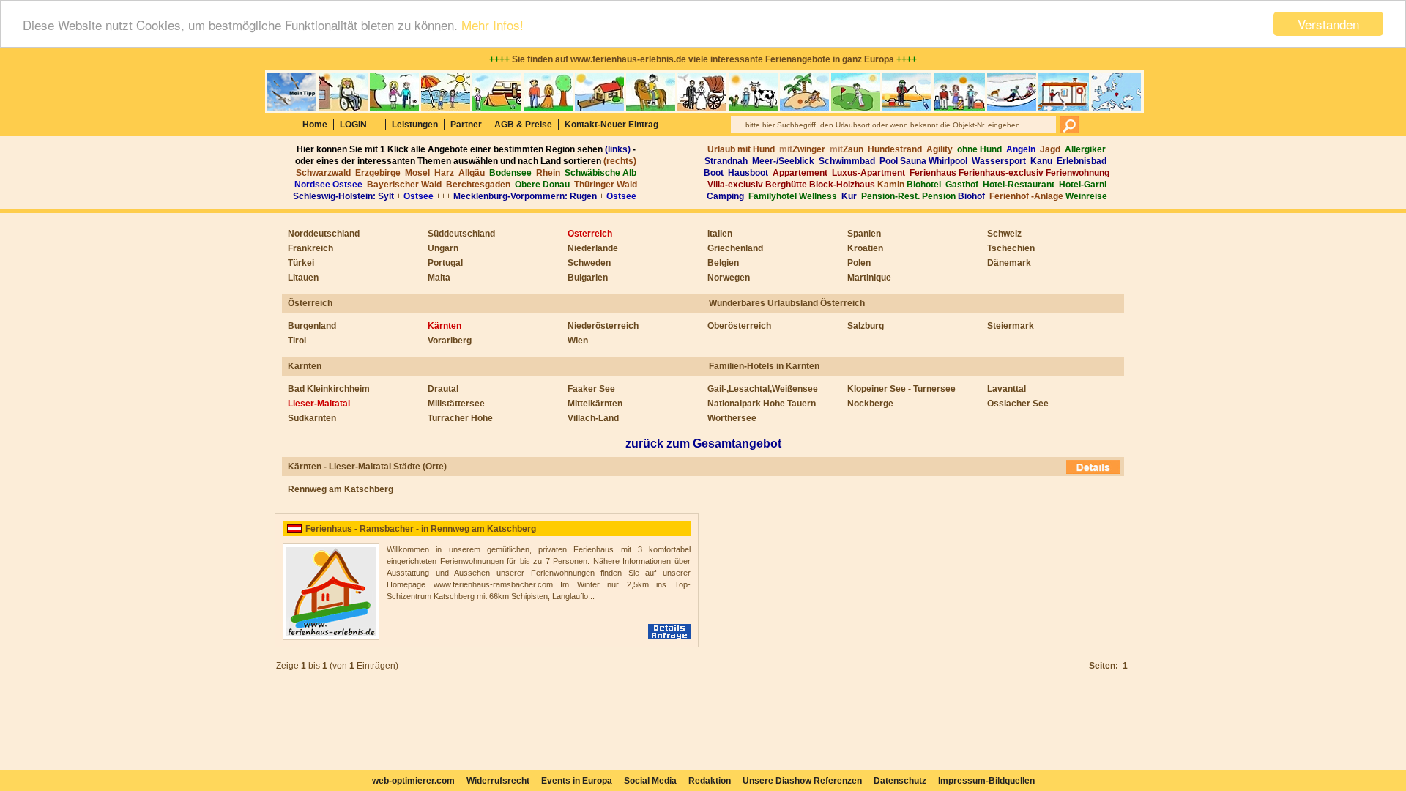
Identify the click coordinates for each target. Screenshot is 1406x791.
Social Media (650, 781)
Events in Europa (576, 781)
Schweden (589, 263)
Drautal (443, 389)
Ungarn (443, 248)
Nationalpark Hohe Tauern (761, 403)
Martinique (869, 277)
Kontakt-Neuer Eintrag (611, 124)
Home (314, 124)
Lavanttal (1006, 389)
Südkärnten (312, 418)
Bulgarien (588, 277)
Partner (466, 124)
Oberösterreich (739, 326)
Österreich (590, 234)
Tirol (297, 340)
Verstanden (1328, 24)
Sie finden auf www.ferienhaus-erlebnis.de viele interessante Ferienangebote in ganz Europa (703, 59)
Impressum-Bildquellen (986, 781)
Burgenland (312, 326)
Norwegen (728, 277)
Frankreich (310, 248)
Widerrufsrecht (497, 781)
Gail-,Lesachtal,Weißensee (762, 389)
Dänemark (1009, 263)
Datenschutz (900, 781)
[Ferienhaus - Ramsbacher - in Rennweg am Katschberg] (331, 637)
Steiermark (1010, 326)
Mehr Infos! (492, 24)
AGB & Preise (523, 124)
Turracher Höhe (460, 418)
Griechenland (735, 248)
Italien (719, 234)
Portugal (445, 263)
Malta (439, 277)
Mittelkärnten (595, 403)
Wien (578, 340)
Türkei (301, 263)
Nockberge (870, 403)
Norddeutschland (324, 234)
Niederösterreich (603, 326)
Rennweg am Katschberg (340, 489)
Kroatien (865, 248)
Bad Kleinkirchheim (329, 389)
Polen (859, 263)
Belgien (723, 263)
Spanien (864, 234)
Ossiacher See (1018, 403)
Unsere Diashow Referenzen (802, 781)
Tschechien (1011, 248)
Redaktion (709, 781)
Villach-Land (593, 418)
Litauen (303, 277)
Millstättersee (456, 403)
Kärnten (444, 326)
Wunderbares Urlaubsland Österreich (787, 303)
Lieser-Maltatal (319, 403)
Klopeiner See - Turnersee (901, 389)
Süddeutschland (461, 234)
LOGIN (353, 124)
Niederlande (593, 248)
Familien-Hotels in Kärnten (764, 366)
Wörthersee (731, 418)
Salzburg (865, 326)
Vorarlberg (450, 340)
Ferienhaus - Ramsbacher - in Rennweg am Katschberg (420, 529)
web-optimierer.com (413, 781)
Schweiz (1004, 234)
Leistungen (415, 124)
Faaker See (591, 389)
